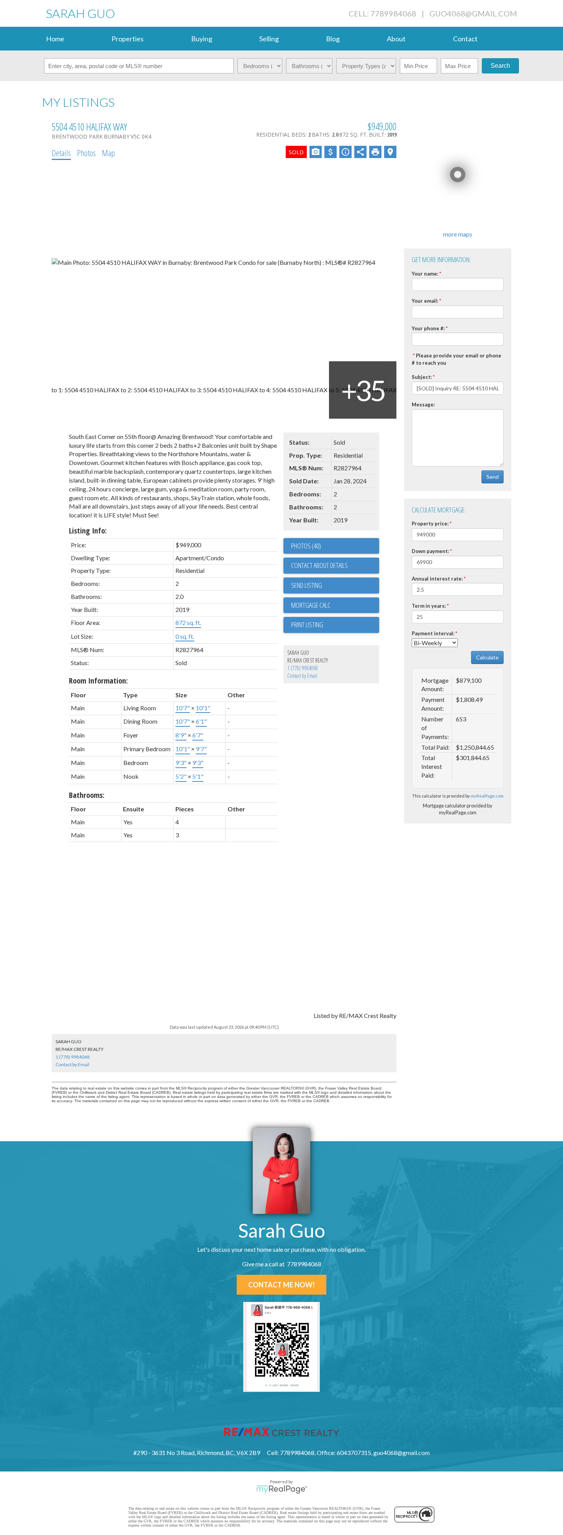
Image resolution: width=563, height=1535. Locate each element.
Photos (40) (306, 545)
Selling (269, 38)
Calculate (487, 657)
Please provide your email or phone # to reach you (456, 359)
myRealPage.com (487, 795)
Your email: (425, 301)
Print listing (307, 624)
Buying (201, 38)
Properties (127, 38)
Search (500, 65)
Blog (333, 38)
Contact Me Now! (281, 1285)
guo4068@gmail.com (473, 13)
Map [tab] (108, 152)
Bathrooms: (87, 795)
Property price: (430, 523)
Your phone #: (428, 328)
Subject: (422, 377)
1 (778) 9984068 (302, 668)
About (396, 38)
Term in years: (429, 606)
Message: (423, 404)
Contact (465, 38)
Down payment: (430, 551)
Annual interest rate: (437, 579)
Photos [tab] (86, 152)
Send (492, 476)
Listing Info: (88, 530)
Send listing (306, 585)
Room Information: (98, 680)
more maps (457, 234)
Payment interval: (433, 633)
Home (55, 38)
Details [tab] (61, 152)
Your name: (425, 274)
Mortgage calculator (335, 605)
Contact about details (319, 565)
